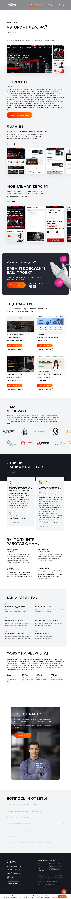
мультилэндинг (37, 40)
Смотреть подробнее (14, 349)
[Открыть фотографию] (16, 161)
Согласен (62, 896)
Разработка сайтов (55, 864)
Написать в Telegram (34, 286)
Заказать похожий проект (20, 115)
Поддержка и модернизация (54, 868)
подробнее (46, 895)
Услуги (40, 866)
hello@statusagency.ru (13, 870)
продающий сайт (49, 40)
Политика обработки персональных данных (50, 875)
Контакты (41, 870)
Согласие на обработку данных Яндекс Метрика (51, 879)
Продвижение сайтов (56, 866)
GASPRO (40, 334)
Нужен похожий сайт (14, 345)
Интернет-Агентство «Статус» (11, 5)
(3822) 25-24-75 (53, 5)
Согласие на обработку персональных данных (50, 877)
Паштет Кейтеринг (15, 334)
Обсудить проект (36, 4)
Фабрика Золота (14, 374)
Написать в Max (30, 286)
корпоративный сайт (23, 40)
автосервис (10, 40)
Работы (40, 868)
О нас (39, 864)
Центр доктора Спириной (49, 374)
